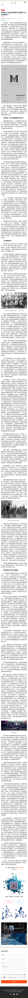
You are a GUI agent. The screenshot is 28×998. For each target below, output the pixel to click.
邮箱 (3, 959)
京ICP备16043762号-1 (20, 990)
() (10, 901)
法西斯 (3, 10)
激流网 (4, 20)
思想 (4, 18)
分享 (20, 901)
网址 (3, 963)
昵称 (3, 955)
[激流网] (14, 2)
